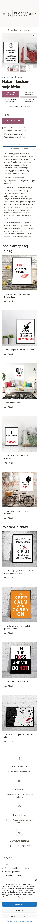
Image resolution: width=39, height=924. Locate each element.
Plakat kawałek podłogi (13, 402)
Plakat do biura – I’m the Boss (16, 681)
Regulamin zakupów (13, 875)
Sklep (15, 30)
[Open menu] (4, 13)
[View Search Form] (36, 14)
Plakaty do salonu (25, 30)
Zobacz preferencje (19, 916)
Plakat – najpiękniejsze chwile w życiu (19, 350)
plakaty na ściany (12, 77)
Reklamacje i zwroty (12, 871)
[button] (36, 880)
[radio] (10, 94)
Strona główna (7, 30)
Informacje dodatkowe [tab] (19, 149)
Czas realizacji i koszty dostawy (17, 868)
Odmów (19, 910)
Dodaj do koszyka (13, 121)
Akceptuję (19, 904)
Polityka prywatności (12, 921)
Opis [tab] (19, 144)
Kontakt (8, 864)
